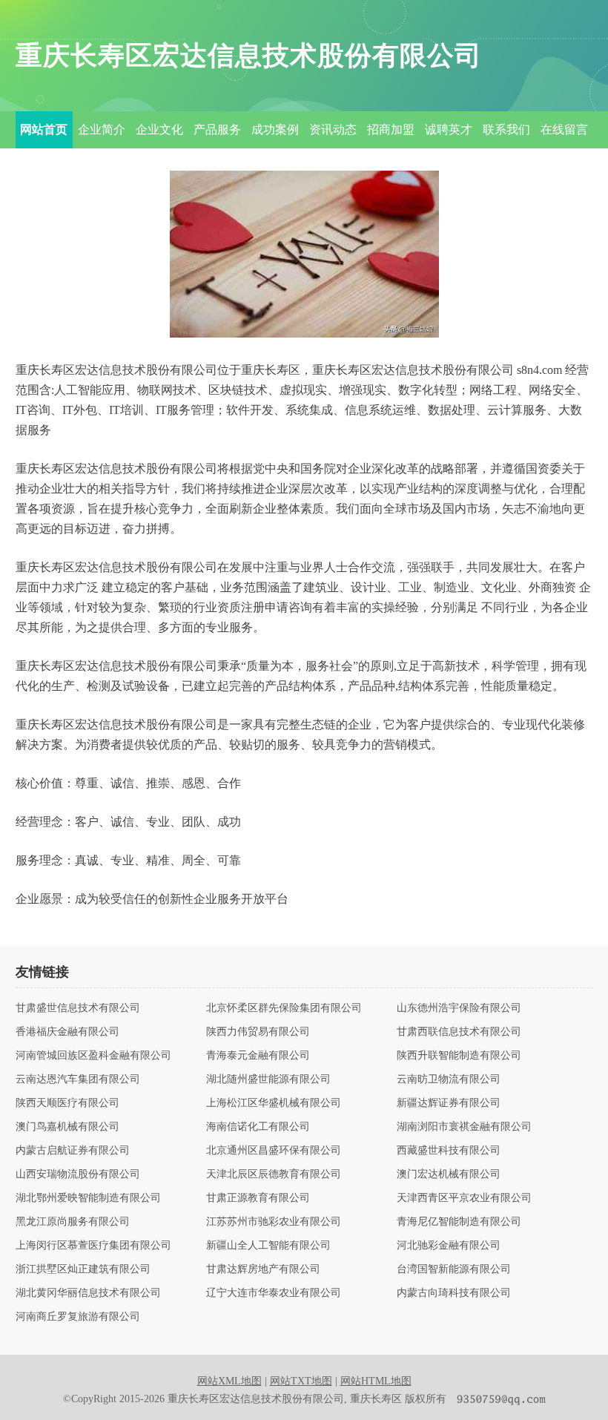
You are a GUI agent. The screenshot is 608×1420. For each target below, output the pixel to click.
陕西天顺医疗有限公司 (67, 1103)
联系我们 (506, 129)
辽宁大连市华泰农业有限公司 (273, 1293)
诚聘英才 (448, 129)
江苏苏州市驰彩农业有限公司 (273, 1222)
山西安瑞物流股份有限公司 (78, 1174)
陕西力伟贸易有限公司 (258, 1032)
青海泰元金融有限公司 (258, 1056)
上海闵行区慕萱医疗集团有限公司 (93, 1245)
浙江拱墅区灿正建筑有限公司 (83, 1269)
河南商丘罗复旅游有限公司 (78, 1317)
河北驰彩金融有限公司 (448, 1245)
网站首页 (43, 129)
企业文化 (159, 129)
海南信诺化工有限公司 (258, 1127)
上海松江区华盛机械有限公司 (273, 1103)
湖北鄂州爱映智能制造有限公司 (88, 1198)
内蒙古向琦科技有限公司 (454, 1293)
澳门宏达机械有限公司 (448, 1174)
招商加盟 (390, 129)
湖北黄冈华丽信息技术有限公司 (88, 1293)
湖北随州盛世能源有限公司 (268, 1079)
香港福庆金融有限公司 (67, 1032)
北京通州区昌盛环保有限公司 (273, 1150)
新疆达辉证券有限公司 (448, 1103)
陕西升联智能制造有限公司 (459, 1056)
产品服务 (217, 129)
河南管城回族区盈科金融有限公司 (93, 1056)
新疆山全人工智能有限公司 (268, 1245)
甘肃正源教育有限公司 (258, 1198)
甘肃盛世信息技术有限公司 (78, 1008)
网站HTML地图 (376, 1381)
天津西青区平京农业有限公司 (464, 1198)
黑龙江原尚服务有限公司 (73, 1222)
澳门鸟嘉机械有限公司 (67, 1127)
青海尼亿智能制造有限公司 (459, 1222)
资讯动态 (333, 129)
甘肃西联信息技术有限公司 (459, 1032)
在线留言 (564, 129)
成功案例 (275, 129)
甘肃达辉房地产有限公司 (263, 1269)
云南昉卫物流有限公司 (448, 1079)
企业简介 (101, 129)
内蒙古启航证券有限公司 (73, 1150)
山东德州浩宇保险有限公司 (459, 1008)
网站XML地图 (229, 1381)
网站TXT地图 (301, 1381)
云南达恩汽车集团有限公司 (78, 1079)
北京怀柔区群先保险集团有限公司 (284, 1008)
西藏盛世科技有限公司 (448, 1150)
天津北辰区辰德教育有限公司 (273, 1174)
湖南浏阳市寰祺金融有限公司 (464, 1127)
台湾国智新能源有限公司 (454, 1269)
